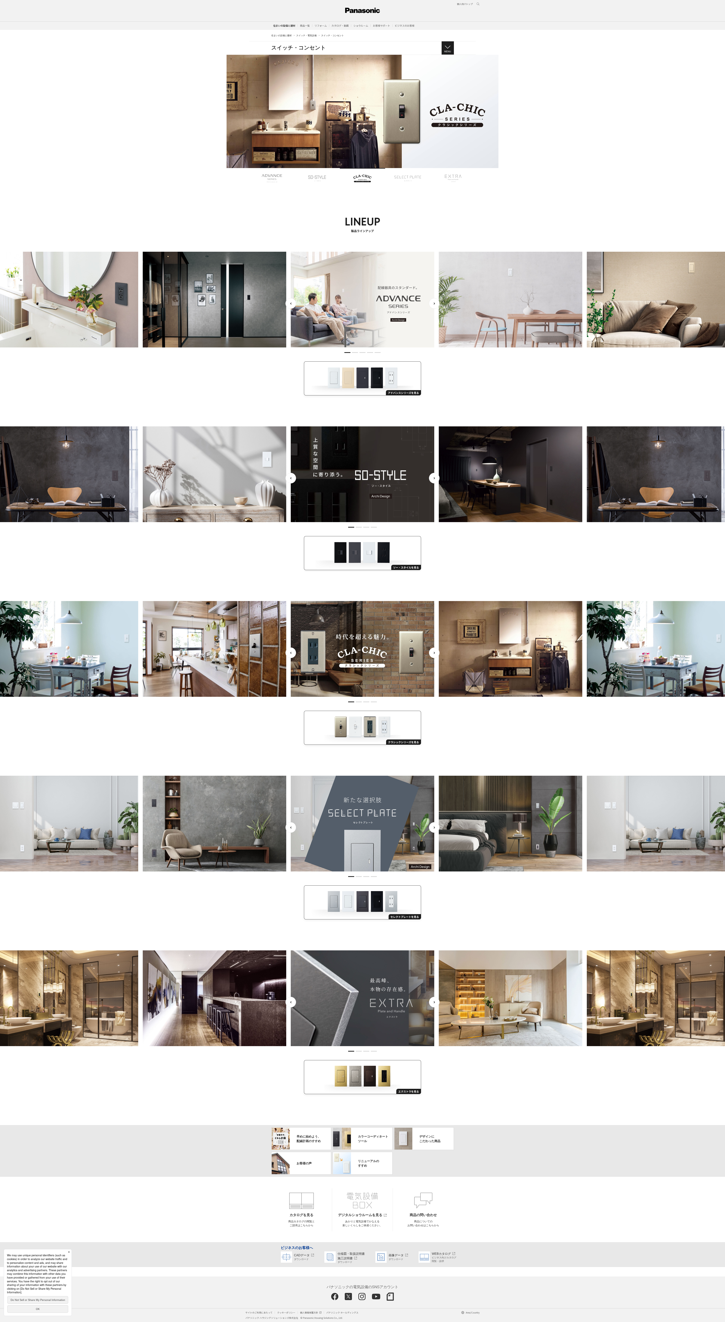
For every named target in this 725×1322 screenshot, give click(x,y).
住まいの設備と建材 (284, 25)
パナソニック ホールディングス (342, 1312)
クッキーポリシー (286, 1312)
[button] (305, 25)
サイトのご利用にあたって (258, 1312)
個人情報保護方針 (309, 1312)
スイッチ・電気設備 (306, 35)
